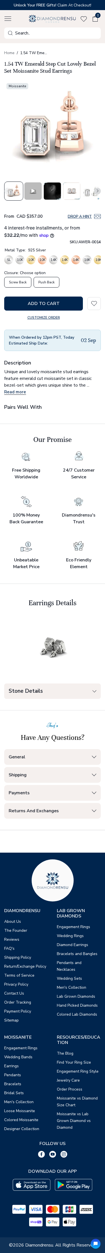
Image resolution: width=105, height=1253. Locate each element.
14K (54, 260)
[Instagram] (63, 1154)
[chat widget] (96, 1244)
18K (87, 260)
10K (20, 260)
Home (9, 53)
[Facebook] (41, 1154)
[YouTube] (52, 1154)
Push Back (46, 282)
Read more (15, 392)
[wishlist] (85, 19)
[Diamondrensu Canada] (53, 18)
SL (9, 260)
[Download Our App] (31, 1185)
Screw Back (18, 282)
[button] (7, 18)
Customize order (43, 317)
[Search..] (10, 33)
